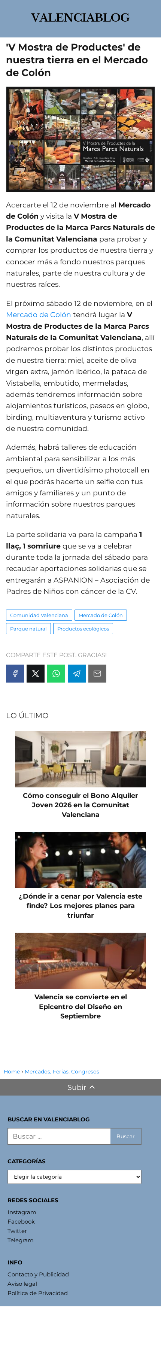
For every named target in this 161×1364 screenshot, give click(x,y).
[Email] (97, 674)
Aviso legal (22, 1283)
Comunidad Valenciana (39, 615)
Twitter (17, 1230)
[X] (36, 674)
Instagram (21, 1212)
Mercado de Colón (38, 314)
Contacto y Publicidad (38, 1274)
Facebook (21, 1221)
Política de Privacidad (37, 1293)
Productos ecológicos (83, 629)
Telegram (20, 1240)
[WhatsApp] (56, 674)
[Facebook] (15, 674)
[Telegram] (77, 674)
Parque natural (28, 629)
